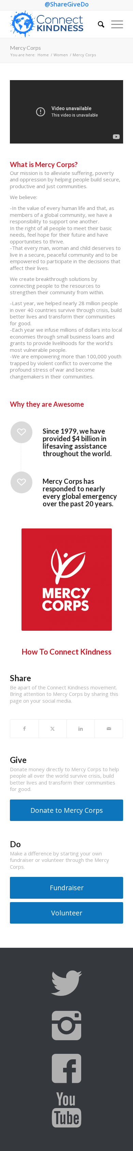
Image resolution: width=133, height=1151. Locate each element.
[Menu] (113, 24)
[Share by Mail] (108, 728)
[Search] (97, 24)
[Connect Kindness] (55, 24)
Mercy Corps (25, 47)
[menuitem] (97, 24)
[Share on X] (52, 728)
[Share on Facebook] (24, 728)
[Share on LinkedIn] (80, 728)
